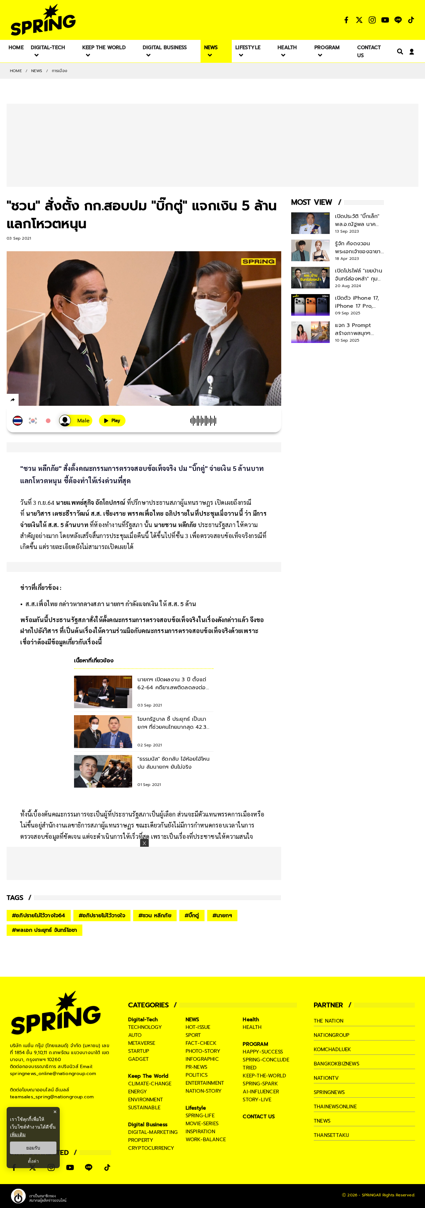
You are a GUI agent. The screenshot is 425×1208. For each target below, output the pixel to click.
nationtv (326, 1078)
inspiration (200, 1131)
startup (138, 1051)
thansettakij (331, 1135)
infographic (202, 1059)
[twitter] (36, 399)
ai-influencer (261, 1091)
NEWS (36, 71)
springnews (329, 1092)
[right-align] (398, 51)
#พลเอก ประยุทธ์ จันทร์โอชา (44, 930)
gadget (138, 1059)
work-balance (206, 1139)
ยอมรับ (33, 1148)
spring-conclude (266, 1059)
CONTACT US (259, 1116)
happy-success (263, 1051)
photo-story (203, 1051)
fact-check (201, 1043)
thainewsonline (335, 1106)
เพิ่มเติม (18, 1134)
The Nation (328, 1021)
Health (251, 1019)
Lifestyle (196, 1108)
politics (197, 1075)
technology (145, 1027)
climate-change (150, 1083)
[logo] (43, 19)
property (141, 1140)
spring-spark (260, 1083)
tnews (322, 1121)
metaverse (141, 1043)
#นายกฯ (222, 916)
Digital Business (147, 1124)
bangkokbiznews (336, 1063)
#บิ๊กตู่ (192, 916)
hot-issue (198, 1027)
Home (16, 71)
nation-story (204, 1091)
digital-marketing (153, 1132)
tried (250, 1067)
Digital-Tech (143, 1019)
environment (145, 1099)
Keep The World (148, 1076)
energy (137, 1091)
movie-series (202, 1123)
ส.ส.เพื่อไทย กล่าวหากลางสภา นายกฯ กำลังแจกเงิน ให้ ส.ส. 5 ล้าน (111, 603)
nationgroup (331, 1035)
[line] (48, 401)
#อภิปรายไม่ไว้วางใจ (102, 916)
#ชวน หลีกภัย (154, 916)
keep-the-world (264, 1075)
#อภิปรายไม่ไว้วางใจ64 (38, 916)
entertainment (205, 1083)
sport (193, 1035)
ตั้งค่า (33, 1161)
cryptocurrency (151, 1148)
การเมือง (59, 71)
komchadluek (332, 1049)
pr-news (196, 1067)
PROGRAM (255, 1044)
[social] (346, 20)
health (252, 1027)
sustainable (144, 1107)
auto (135, 1035)
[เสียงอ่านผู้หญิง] (75, 420)
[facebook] (25, 401)
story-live (257, 1099)
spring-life (200, 1115)
